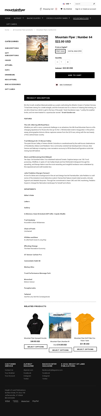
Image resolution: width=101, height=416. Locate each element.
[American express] (15, 401)
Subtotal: (58, 68)
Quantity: (58, 58)
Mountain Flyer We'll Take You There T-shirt (84, 339)
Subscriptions (12, 48)
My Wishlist (68, 9)
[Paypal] (35, 401)
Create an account (89, 9)
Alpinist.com (28, 370)
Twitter (26, 379)
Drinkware (10, 75)
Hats (7, 70)
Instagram (27, 376)
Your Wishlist (10, 373)
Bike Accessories (13, 84)
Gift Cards (10, 89)
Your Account (10, 376)
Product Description (38, 98)
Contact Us (9, 370)
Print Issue (60, 51)
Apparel (9, 65)
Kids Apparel (11, 80)
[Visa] (7, 401)
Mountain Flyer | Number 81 (60, 341)
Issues (8, 60)
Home (7, 30)
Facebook (27, 373)
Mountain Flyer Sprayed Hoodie (35, 338)
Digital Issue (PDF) (75, 51)
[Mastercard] (25, 401)
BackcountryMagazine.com (52, 370)
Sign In (77, 9)
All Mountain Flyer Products (23, 30)
